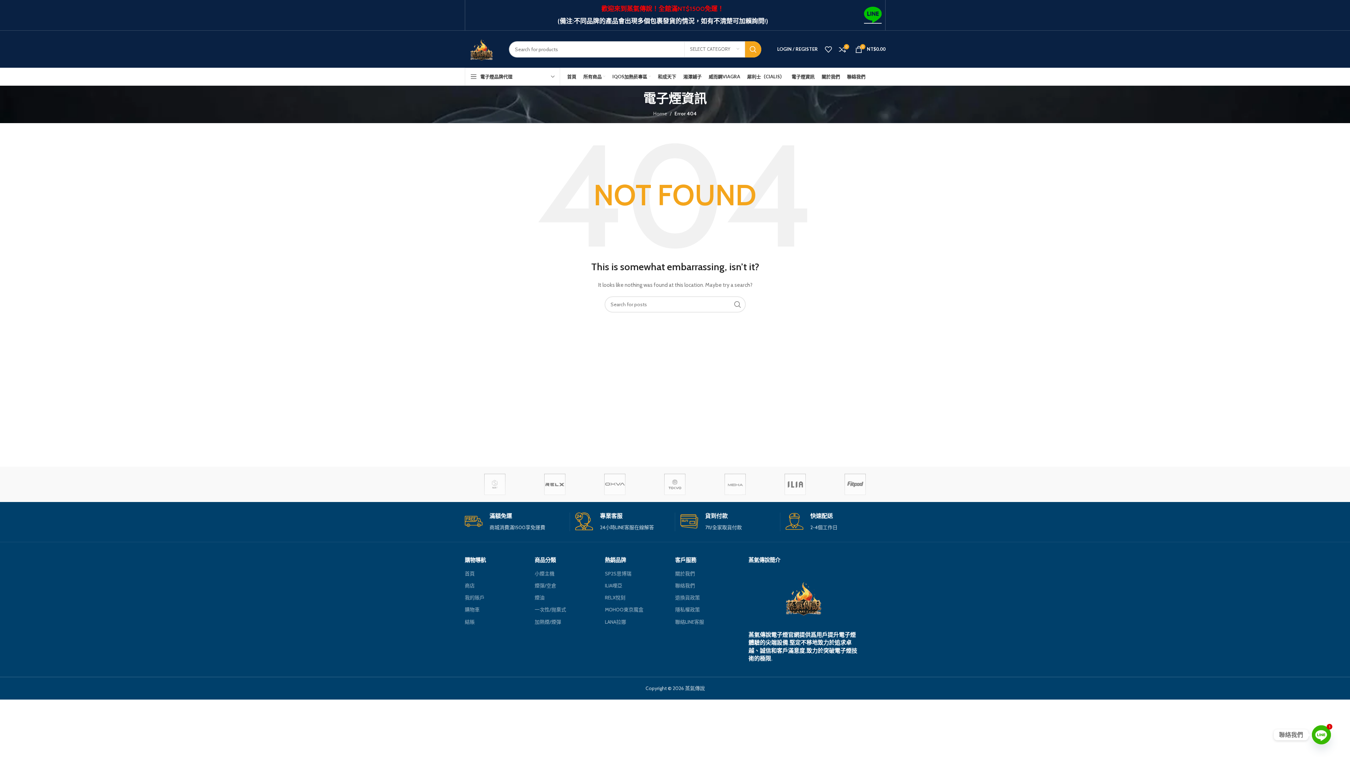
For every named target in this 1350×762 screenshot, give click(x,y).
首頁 (470, 573)
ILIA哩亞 (613, 585)
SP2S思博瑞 (618, 573)
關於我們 (685, 573)
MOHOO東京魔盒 (624, 609)
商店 (470, 585)
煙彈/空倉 (545, 585)
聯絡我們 (685, 585)
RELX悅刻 (615, 597)
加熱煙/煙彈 (548, 622)
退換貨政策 (687, 597)
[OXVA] (615, 484)
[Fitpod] (855, 484)
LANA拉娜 (615, 622)
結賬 (470, 622)
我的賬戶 (475, 597)
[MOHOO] (675, 484)
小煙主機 (544, 573)
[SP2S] (495, 484)
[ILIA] (795, 484)
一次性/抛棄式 (550, 609)
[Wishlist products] (828, 49)
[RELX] (555, 484)
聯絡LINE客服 (689, 622)
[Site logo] (481, 49)
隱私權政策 (687, 609)
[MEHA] (735, 484)
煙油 (540, 597)
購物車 (472, 609)
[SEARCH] (753, 49)
